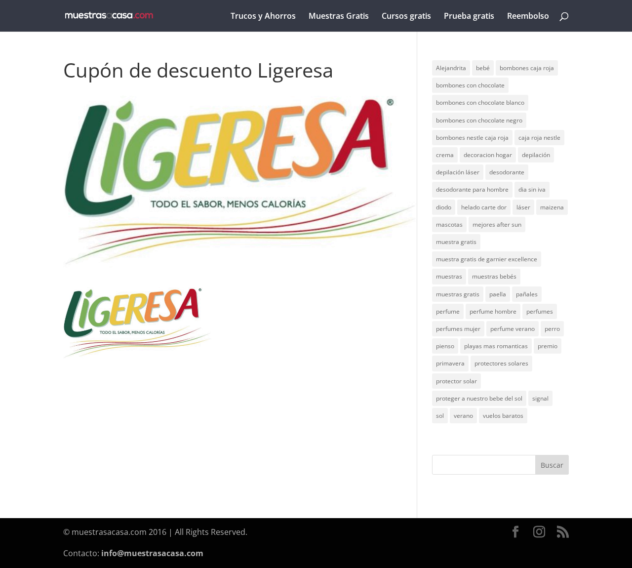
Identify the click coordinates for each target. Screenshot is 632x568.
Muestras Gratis (339, 16)
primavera (450, 363)
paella (497, 294)
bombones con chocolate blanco (480, 102)
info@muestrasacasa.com (152, 553)
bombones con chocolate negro (479, 120)
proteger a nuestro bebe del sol (479, 398)
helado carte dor (484, 207)
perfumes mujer (458, 329)
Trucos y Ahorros (263, 16)
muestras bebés (494, 276)
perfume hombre (493, 311)
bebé (483, 68)
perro (552, 329)
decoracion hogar (488, 155)
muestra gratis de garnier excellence (486, 259)
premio (547, 346)
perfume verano (512, 329)
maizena (552, 207)
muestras (449, 276)
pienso (445, 346)
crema (445, 155)
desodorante (506, 172)
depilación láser (457, 172)
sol (440, 415)
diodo (443, 207)
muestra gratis (456, 242)
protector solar (456, 381)
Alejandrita (451, 68)
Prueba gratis (469, 16)
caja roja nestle (539, 137)
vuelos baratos (503, 415)
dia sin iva (532, 189)
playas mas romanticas (496, 346)
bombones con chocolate (470, 85)
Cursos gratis (406, 16)
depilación (536, 155)
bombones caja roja (527, 68)
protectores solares (501, 363)
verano (463, 415)
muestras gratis (457, 294)
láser (523, 207)
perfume (448, 311)
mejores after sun (497, 224)
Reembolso (528, 16)
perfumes (539, 311)
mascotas (449, 224)
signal (540, 398)
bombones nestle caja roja (472, 137)
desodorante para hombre (472, 189)
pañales (527, 294)
